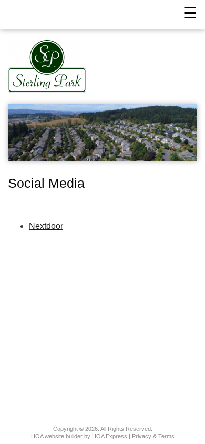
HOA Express (109, 436)
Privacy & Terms (153, 436)
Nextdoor (46, 225)
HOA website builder (57, 436)
